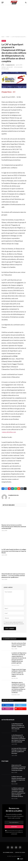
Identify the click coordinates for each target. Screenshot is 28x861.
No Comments (18, 67)
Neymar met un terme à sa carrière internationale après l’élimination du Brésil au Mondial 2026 (14, 526)
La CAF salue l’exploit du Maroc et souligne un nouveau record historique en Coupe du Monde (14, 551)
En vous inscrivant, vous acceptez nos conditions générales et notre (14, 832)
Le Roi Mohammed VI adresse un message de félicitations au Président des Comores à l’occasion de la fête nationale (18, 738)
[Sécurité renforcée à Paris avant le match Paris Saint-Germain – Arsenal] (6, 645)
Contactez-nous (20, 852)
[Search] (25, 2)
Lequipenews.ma (10, 65)
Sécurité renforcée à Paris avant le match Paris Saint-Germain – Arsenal (19, 644)
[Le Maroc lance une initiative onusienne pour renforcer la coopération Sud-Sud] (6, 779)
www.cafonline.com (9, 432)
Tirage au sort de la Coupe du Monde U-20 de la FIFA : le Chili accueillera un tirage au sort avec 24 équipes (19, 673)
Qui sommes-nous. (8, 852)
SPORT (3, 40)
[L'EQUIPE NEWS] (14, 2)
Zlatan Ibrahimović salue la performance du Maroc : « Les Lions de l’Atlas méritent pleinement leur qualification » (13, 575)
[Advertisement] (14, 21)
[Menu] (3, 2)
